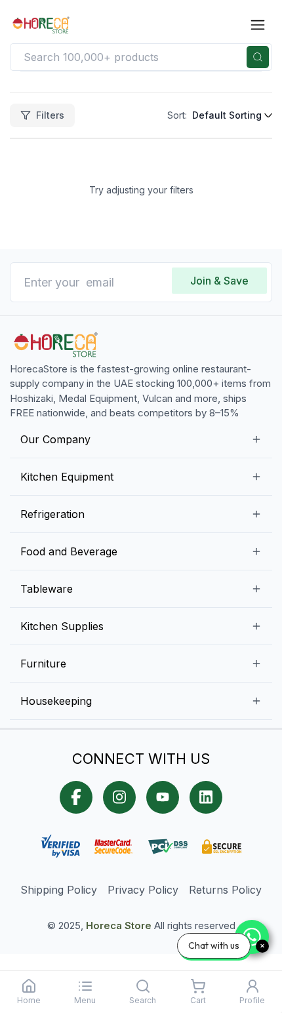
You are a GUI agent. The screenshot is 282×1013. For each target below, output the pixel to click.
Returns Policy (225, 889)
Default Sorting (227, 115)
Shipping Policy (58, 889)
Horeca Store (118, 925)
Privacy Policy (143, 889)
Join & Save (219, 280)
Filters (50, 115)
